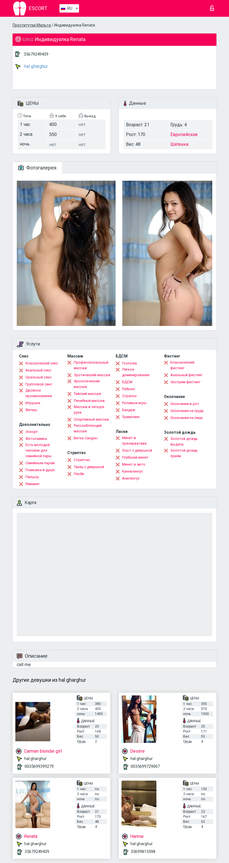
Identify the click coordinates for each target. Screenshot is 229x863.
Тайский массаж (87, 394)
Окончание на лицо (186, 418)
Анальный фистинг (186, 375)
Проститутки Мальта (32, 25)
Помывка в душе (39, 470)
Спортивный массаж (91, 419)
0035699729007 (145, 766)
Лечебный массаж (89, 401)
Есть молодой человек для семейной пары (38, 450)
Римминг (32, 484)
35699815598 (143, 851)
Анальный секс (38, 370)
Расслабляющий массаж (88, 428)
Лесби (79, 474)
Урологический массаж (87, 384)
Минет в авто (133, 464)
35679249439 (36, 54)
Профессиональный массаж (91, 365)
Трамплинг (131, 417)
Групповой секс (38, 384)
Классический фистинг (182, 365)
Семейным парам (40, 463)
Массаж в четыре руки (89, 409)
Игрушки (32, 403)
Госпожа (129, 363)
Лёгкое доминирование (135, 372)
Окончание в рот (184, 404)
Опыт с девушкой (137, 450)
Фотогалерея (40, 168)
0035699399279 (39, 766)
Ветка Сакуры (85, 438)
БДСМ (127, 382)
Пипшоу (32, 477)
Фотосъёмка (36, 439)
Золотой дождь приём (184, 453)
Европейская (183, 134)
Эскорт (31, 432)
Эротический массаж (92, 375)
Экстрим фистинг (185, 382)
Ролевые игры (134, 403)
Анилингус (131, 478)
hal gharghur (35, 66)
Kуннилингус (132, 471)
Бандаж (128, 410)
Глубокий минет (135, 457)
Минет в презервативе (134, 440)
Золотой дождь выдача (184, 441)
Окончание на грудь (187, 411)
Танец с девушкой (89, 467)
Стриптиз (82, 460)
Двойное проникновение (38, 393)
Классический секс (41, 363)
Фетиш (31, 410)
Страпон (129, 396)
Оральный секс (38, 377)
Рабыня (128, 389)
